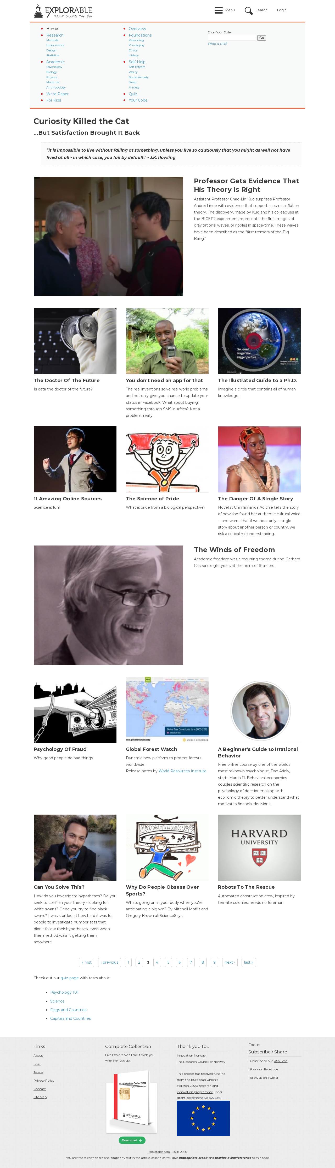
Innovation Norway (191, 1055)
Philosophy (136, 45)
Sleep (132, 82)
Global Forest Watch (151, 749)
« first (87, 962)
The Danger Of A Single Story (255, 499)
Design (51, 50)
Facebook (271, 1069)
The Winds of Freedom (234, 550)
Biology (51, 72)
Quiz (133, 94)
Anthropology (56, 87)
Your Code (138, 100)
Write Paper (57, 94)
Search (261, 10)
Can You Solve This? (59, 887)
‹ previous (109, 962)
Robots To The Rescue (246, 887)
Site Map (40, 1097)
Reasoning (136, 40)
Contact (40, 1089)
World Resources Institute (182, 771)
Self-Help (137, 62)
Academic (55, 62)
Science (57, 1001)
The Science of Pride (152, 499)
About (38, 1055)
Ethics (133, 50)
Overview (137, 28)
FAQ (37, 1064)
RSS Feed (280, 1061)
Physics (51, 77)
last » (248, 962)
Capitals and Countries (70, 1018)
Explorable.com (159, 1152)
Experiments (55, 45)
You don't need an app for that (164, 380)
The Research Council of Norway (201, 1062)
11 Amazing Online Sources (68, 499)
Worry (133, 72)
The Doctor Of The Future (67, 380)
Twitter (273, 1078)
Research (55, 35)
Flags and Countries (68, 1009)
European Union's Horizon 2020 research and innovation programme (197, 1086)
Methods (52, 40)
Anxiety (134, 87)
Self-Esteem (137, 67)
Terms (38, 1072)
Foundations (140, 35)
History (134, 55)
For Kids (53, 100)
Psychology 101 (64, 992)
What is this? (217, 43)
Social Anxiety (139, 77)
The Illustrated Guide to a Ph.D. (258, 380)
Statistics (52, 55)
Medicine (52, 82)
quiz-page (69, 978)
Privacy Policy (44, 1080)
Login (282, 10)
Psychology (54, 67)
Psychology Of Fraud (60, 749)
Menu (230, 10)
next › (230, 962)
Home (52, 28)
